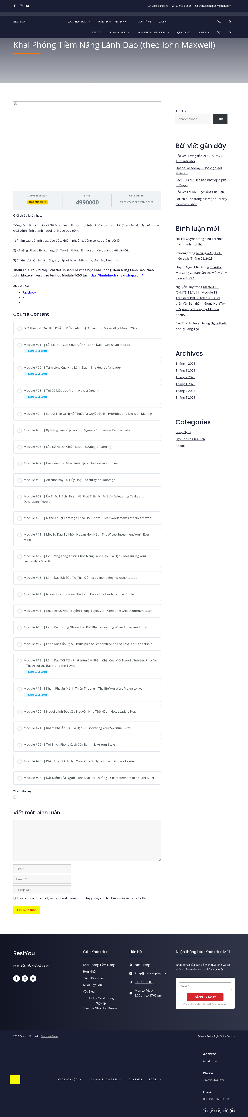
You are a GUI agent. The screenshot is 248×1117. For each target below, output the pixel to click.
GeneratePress (49, 1036)
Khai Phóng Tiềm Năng (99, 965)
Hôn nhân (90, 971)
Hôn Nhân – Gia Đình (112, 21)
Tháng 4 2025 (185, 363)
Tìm (220, 119)
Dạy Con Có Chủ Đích (190, 439)
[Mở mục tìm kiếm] (230, 21)
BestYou (19, 21)
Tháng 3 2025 (185, 370)
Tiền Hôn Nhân (93, 978)
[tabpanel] (87, 259)
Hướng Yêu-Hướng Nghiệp (101, 1000)
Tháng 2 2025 (185, 377)
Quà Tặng (144, 21)
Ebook (180, 446)
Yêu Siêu (89, 991)
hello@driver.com (216, 1099)
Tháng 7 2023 (185, 391)
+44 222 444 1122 (213, 1080)
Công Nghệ (183, 432)
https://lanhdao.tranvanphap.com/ (115, 275)
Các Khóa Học (77, 21)
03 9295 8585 (144, 982)
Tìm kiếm (182, 111)
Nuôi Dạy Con (92, 985)
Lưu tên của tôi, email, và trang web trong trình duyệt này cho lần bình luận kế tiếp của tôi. (82, 898)
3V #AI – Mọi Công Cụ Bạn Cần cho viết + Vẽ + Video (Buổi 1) (201, 272)
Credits (231, 1036)
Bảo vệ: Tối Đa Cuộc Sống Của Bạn (200, 192)
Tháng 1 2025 (185, 384)
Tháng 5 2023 (185, 397)
